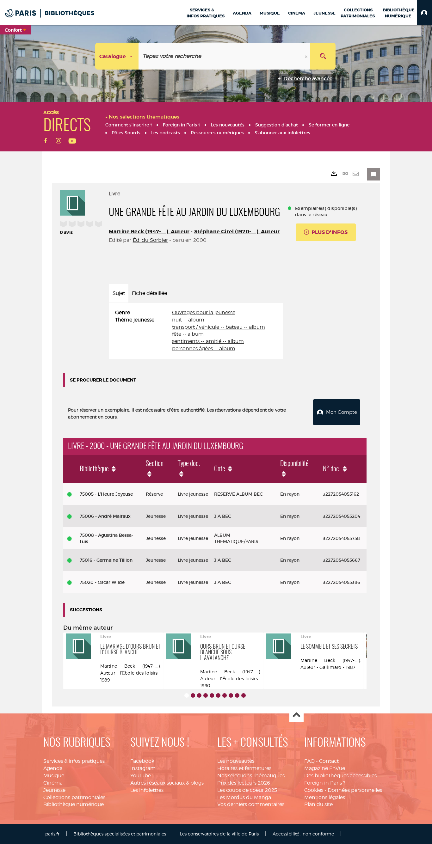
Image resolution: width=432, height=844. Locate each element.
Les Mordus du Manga (244, 797)
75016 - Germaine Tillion (106, 560)
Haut (296, 715)
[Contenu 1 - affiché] (186, 695)
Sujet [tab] (119, 293)
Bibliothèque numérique (73, 804)
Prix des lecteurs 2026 (243, 783)
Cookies (313, 790)
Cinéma (53, 783)
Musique (53, 776)
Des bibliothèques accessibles (340, 776)
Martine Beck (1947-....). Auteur (149, 231)
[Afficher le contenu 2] (193, 695)
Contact (329, 761)
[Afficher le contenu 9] (237, 695)
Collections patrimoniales (74, 797)
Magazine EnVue (324, 768)
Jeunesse (54, 790)
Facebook (142, 761)
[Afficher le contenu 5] (212, 695)
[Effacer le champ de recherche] (307, 56)
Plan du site (318, 804)
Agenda (53, 768)
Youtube (140, 776)
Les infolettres (147, 790)
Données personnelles (355, 790)
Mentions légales (324, 797)
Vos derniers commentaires (250, 804)
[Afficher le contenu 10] (243, 695)
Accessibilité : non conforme (303, 833)
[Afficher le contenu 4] (205, 695)
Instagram (143, 768)
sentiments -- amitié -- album (208, 341)
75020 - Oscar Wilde (102, 582)
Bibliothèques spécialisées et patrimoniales (119, 833)
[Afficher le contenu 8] (231, 695)
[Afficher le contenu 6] (218, 695)
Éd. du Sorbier (150, 240)
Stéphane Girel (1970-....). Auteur (237, 231)
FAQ (309, 761)
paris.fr (52, 833)
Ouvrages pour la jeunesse (203, 312)
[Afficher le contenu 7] (224, 695)
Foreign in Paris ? (324, 783)
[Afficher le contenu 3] (199, 695)
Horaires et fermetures (244, 768)
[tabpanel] (196, 330)
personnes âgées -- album (203, 349)
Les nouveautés (235, 761)
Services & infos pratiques (74, 761)
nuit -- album (188, 320)
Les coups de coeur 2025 (247, 790)
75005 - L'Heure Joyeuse (106, 494)
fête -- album (188, 334)
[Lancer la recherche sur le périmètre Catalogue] (323, 56)
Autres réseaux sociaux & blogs (167, 783)
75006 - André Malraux (105, 516)
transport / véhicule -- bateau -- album (218, 327)
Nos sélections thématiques (251, 776)
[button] (424, 12)
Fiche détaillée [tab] (149, 293)
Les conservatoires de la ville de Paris (219, 833)
